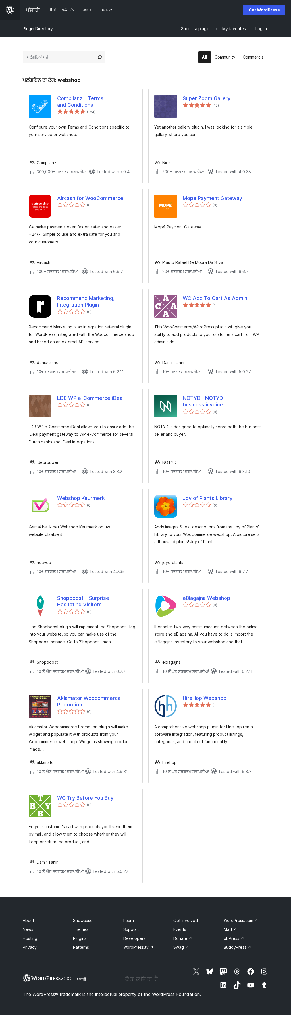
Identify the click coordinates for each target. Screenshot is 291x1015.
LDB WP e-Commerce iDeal (90, 398)
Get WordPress (264, 9)
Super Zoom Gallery (206, 98)
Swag (181, 947)
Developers (134, 938)
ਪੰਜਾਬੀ (81, 979)
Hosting (30, 938)
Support (131, 929)
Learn (128, 920)
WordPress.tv (138, 947)
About (28, 920)
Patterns (81, 947)
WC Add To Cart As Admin (215, 298)
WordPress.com (241, 920)
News (28, 929)
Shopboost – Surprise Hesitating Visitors (83, 601)
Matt (230, 929)
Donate (182, 938)
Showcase (83, 920)
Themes (80, 929)
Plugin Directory (38, 28)
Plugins (79, 938)
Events (179, 929)
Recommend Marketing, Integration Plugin (86, 301)
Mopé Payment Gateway (212, 198)
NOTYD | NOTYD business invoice (203, 401)
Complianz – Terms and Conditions (80, 101)
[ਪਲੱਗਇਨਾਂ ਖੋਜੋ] (99, 57)
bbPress (234, 938)
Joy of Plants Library (207, 498)
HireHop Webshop (204, 698)
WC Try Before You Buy (85, 798)
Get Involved (185, 920)
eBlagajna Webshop (206, 598)
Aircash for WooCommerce (90, 198)
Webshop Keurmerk (81, 498)
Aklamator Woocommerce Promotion (89, 701)
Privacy (30, 947)
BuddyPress (237, 947)
